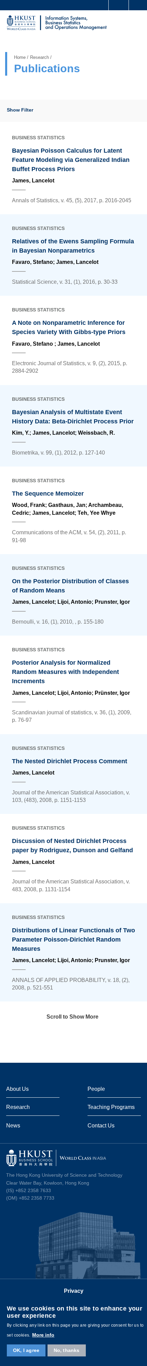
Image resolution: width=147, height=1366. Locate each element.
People (96, 1089)
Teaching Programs (111, 1107)
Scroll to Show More (72, 1016)
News (13, 1125)
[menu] (136, 24)
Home (20, 57)
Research (39, 57)
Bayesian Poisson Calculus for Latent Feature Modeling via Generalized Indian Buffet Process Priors (71, 160)
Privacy (73, 1291)
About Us (17, 1089)
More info (43, 1335)
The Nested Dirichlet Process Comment (69, 761)
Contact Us (101, 1125)
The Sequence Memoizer (48, 493)
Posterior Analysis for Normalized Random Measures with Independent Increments (65, 672)
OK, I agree (26, 1350)
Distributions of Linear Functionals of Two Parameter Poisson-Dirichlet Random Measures (73, 939)
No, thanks (67, 1350)
